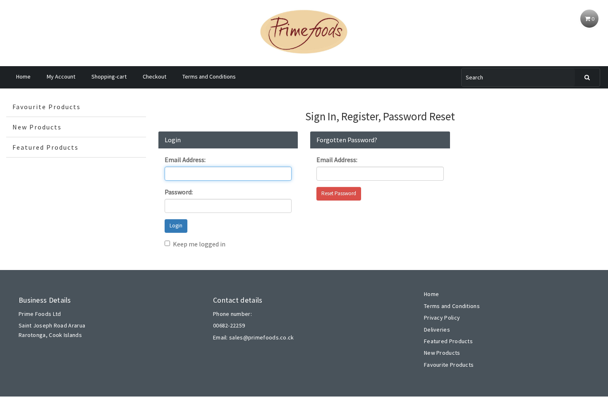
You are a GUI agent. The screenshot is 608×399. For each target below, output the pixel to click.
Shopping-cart (109, 76)
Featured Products (45, 147)
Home (23, 76)
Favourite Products (46, 107)
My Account (61, 76)
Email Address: (185, 159)
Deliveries (437, 329)
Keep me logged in (199, 244)
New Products (37, 127)
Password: (179, 192)
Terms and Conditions (209, 76)
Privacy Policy (442, 317)
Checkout (154, 76)
